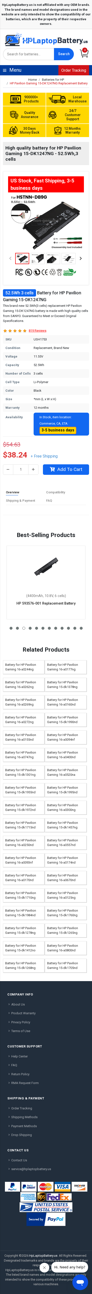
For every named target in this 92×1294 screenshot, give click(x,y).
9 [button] (62, 628)
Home (32, 79)
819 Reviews (37, 330)
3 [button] (23, 628)
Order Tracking (73, 70)
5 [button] (36, 628)
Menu (47, 70)
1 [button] (11, 628)
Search (64, 54)
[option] (46, 222)
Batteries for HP (53, 79)
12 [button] (81, 628)
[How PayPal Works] (46, 1219)
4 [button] (30, 628)
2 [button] (17, 628)
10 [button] (68, 628)
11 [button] (74, 628)
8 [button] (55, 628)
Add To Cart (69, 469)
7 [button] (49, 628)
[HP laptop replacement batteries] (46, 39)
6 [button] (42, 628)
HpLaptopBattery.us (43, 1255)
